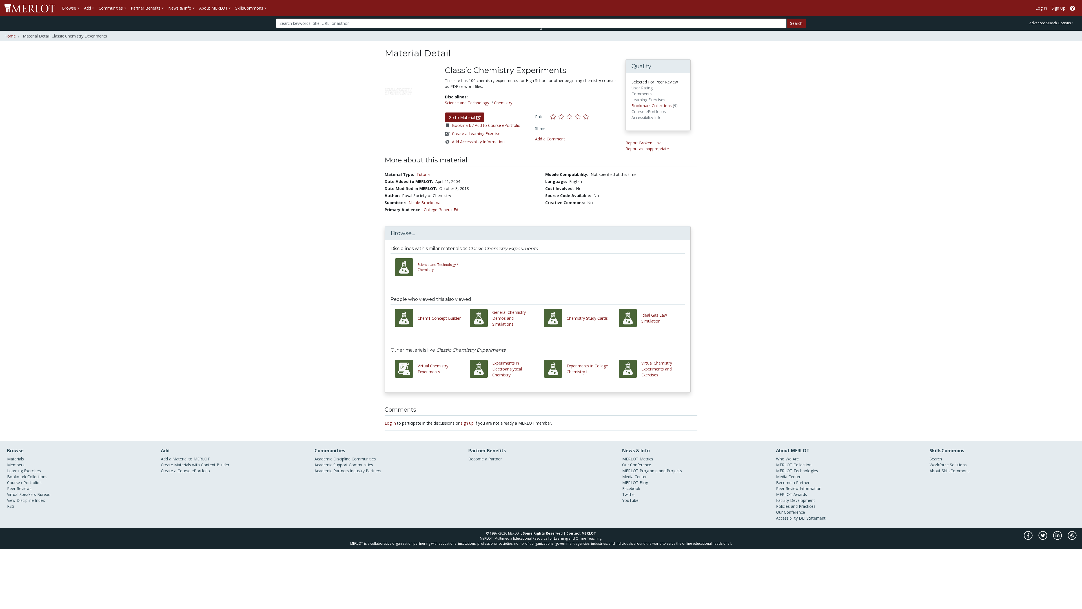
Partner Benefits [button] (146, 8)
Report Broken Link (643, 142)
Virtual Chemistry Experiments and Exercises (656, 369)
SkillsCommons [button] (249, 8)
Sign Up (1058, 8)
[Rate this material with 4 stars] (579, 116)
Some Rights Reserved (543, 533)
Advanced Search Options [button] (1050, 23)
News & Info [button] (179, 8)
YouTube (630, 500)
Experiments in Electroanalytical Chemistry (507, 369)
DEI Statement (812, 518)
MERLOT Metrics (637, 459)
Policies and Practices (795, 506)
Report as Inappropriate (647, 148)
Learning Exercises (24, 470)
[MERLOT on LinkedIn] (1058, 538)
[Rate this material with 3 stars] (571, 116)
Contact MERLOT (581, 533)
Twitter (628, 494)
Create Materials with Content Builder (195, 464)
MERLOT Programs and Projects (652, 470)
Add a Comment (550, 139)
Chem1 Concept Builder (439, 318)
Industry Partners (365, 470)
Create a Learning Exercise (476, 133)
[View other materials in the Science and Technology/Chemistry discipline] (406, 267)
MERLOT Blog (635, 482)
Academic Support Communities (343, 464)
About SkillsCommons (950, 470)
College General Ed (441, 209)
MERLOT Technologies (797, 470)
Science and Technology (467, 102)
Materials (15, 459)
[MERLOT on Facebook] (1029, 538)
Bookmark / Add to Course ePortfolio (486, 125)
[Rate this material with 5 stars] (586, 116)
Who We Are (787, 459)
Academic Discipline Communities (345, 459)
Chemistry (503, 102)
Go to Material (462, 117)
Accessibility (787, 518)
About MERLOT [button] (213, 8)
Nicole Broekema (424, 202)
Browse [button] (69, 8)
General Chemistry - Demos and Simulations (510, 318)
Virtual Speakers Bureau (28, 494)
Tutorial (423, 174)
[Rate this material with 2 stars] (562, 116)
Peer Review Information (798, 488)
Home (10, 36)
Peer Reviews (19, 488)
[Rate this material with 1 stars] (554, 116)
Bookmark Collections (651, 105)
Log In (1041, 8)
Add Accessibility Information (478, 141)
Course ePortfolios (24, 482)
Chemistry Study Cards (587, 318)
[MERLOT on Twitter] (1043, 538)
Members (16, 464)
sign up (467, 423)
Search (796, 23)
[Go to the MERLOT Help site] (1072, 8)
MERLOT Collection (794, 464)
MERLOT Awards (791, 494)
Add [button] (87, 8)
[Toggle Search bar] (541, 29)
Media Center (634, 476)
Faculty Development (795, 500)
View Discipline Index (26, 500)
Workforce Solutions (948, 464)
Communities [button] (111, 8)
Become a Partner (485, 459)
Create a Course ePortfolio (185, 470)
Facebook (631, 488)
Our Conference (636, 464)
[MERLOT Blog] (1072, 538)
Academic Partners (331, 470)
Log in (390, 423)
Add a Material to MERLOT (185, 459)
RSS (10, 506)
